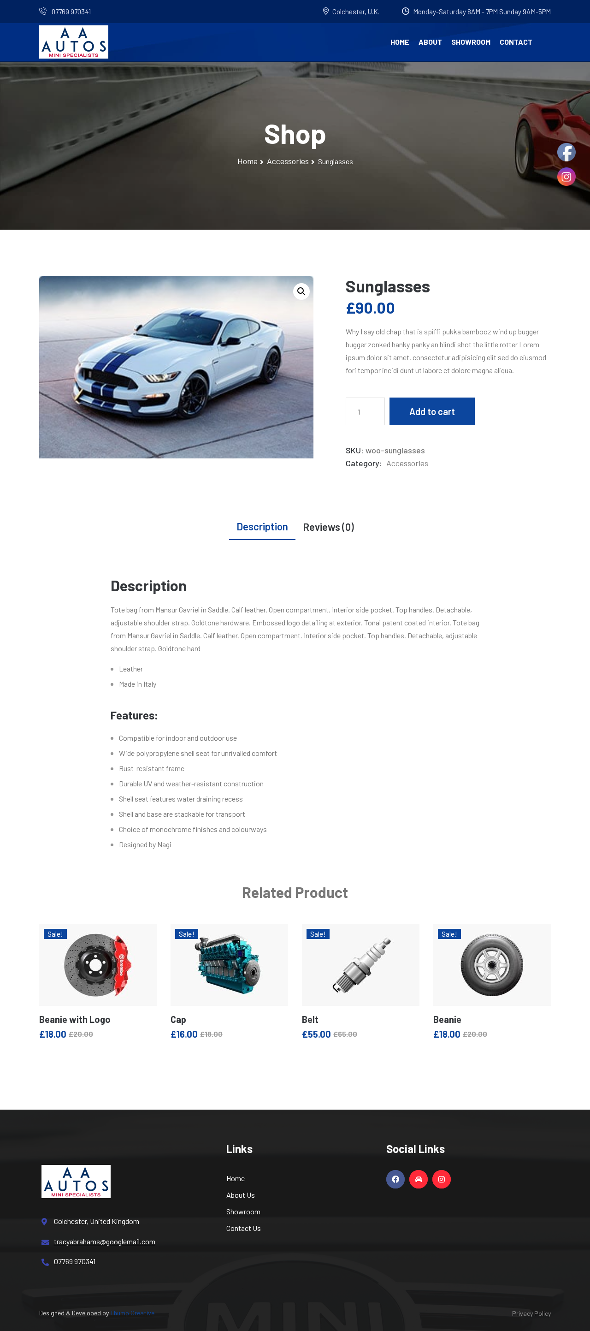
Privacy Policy (531, 1313)
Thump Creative (132, 1313)
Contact (516, 41)
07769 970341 (70, 11)
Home (399, 41)
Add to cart (432, 411)
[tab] (262, 528)
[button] (301, 291)
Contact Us (243, 1228)
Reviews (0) (328, 527)
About (430, 41)
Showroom (470, 41)
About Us (240, 1194)
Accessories (288, 161)
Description (262, 526)
